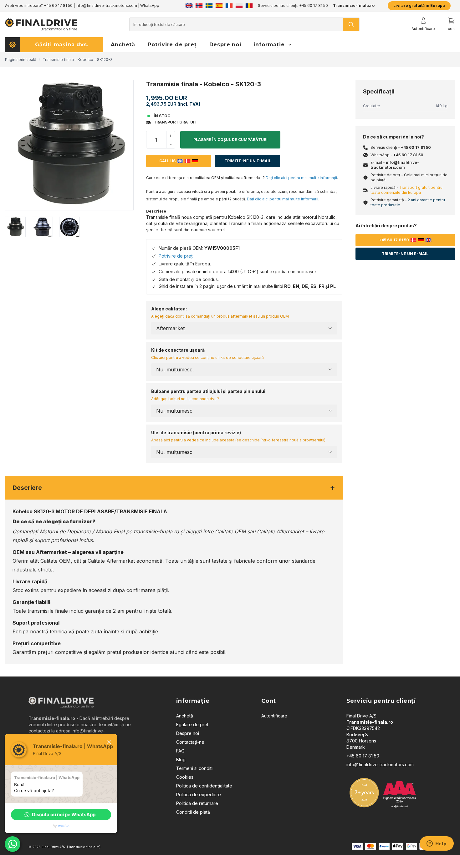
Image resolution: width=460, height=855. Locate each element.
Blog (181, 759)
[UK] (189, 5)
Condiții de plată (193, 812)
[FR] (229, 5)
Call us (167, 160)
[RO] (249, 5)
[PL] (239, 5)
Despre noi (187, 733)
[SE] (209, 5)
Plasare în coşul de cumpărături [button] (230, 139)
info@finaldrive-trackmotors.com (395, 165)
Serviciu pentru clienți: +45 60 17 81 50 (293, 5)
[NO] (199, 5)
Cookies (184, 777)
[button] (61, 814)
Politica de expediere (198, 794)
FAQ (180, 750)
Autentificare (274, 715)
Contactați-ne (190, 742)
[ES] (219, 5)
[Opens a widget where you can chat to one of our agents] (436, 844)
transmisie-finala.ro (156, 531)
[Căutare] (351, 24)
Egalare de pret (192, 724)
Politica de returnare (197, 803)
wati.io (63, 825)
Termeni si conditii (194, 768)
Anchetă (184, 715)
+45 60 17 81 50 (416, 147)
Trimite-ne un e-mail (247, 160)
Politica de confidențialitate (204, 785)
